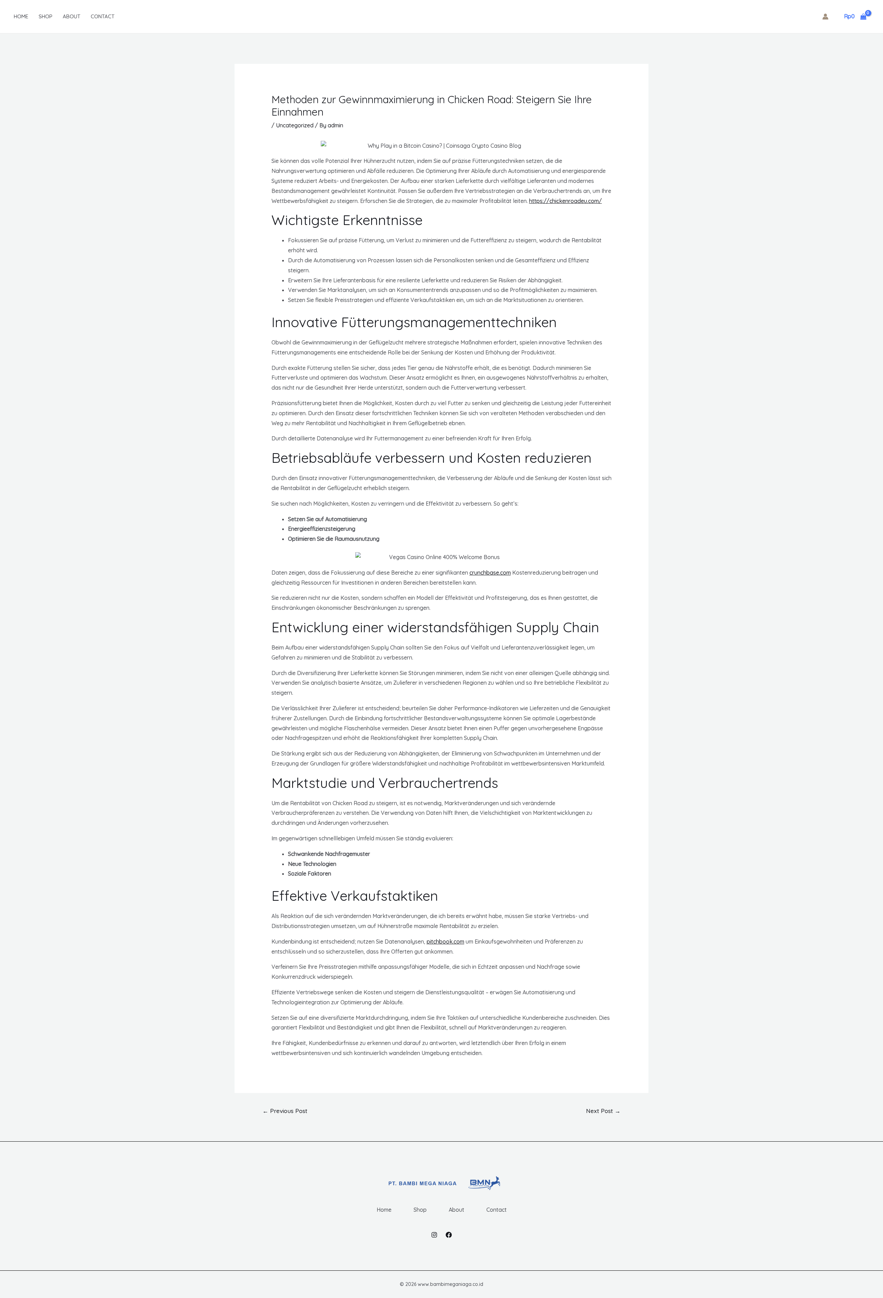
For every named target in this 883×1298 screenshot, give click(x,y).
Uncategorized (295, 125)
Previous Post (284, 1110)
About (71, 16)
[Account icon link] (825, 16)
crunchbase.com (490, 572)
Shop (45, 16)
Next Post (603, 1110)
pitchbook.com (445, 941)
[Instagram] (434, 1235)
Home (21, 16)
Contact (103, 16)
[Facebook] (449, 1235)
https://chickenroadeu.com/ (565, 200)
